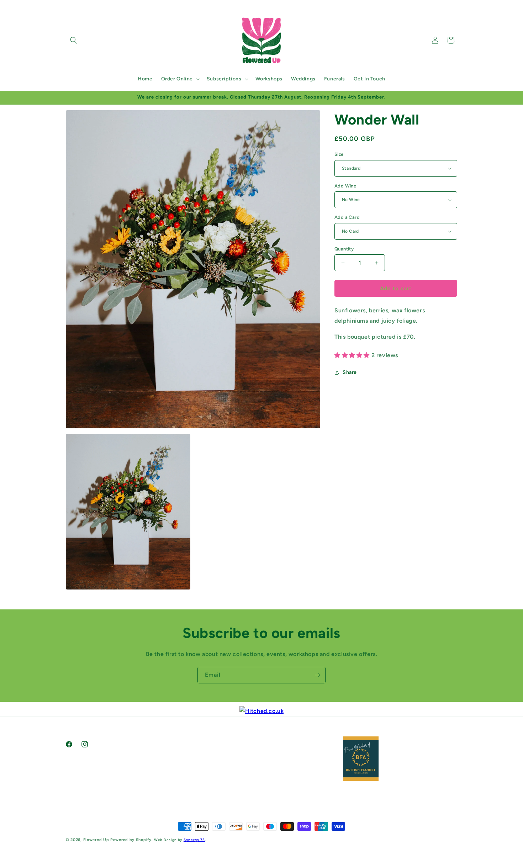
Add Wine (345, 186)
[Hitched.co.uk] (261, 711)
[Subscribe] (317, 675)
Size (339, 154)
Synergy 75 (194, 839)
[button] (73, 40)
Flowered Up (96, 839)
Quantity (344, 249)
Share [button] (350, 372)
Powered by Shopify (131, 839)
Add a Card (347, 217)
